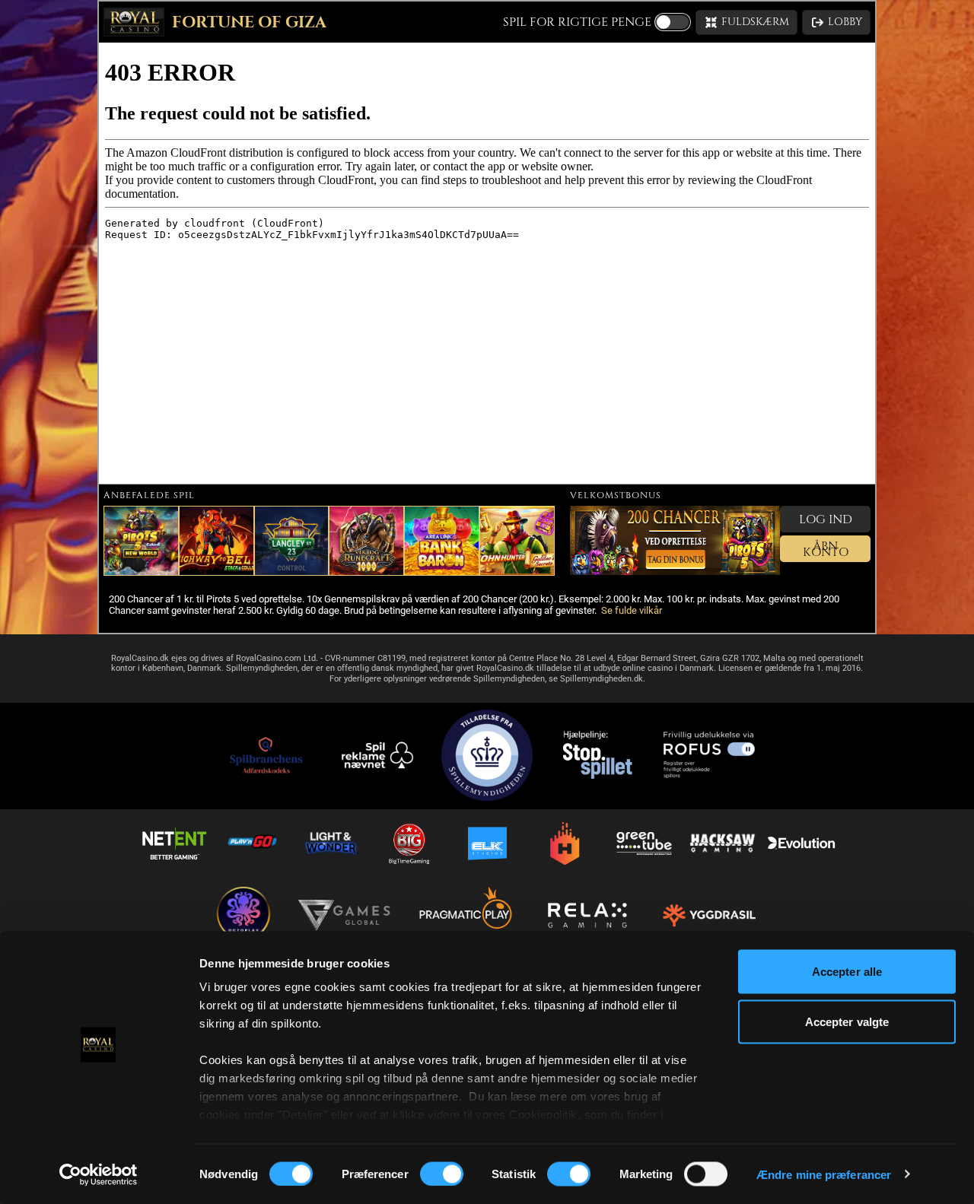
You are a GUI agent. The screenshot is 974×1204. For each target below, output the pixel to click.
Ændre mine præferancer (823, 1173)
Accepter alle (847, 971)
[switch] (441, 1173)
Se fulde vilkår (631, 610)
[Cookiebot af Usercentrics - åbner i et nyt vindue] (98, 1174)
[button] (746, 22)
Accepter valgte (847, 1021)
